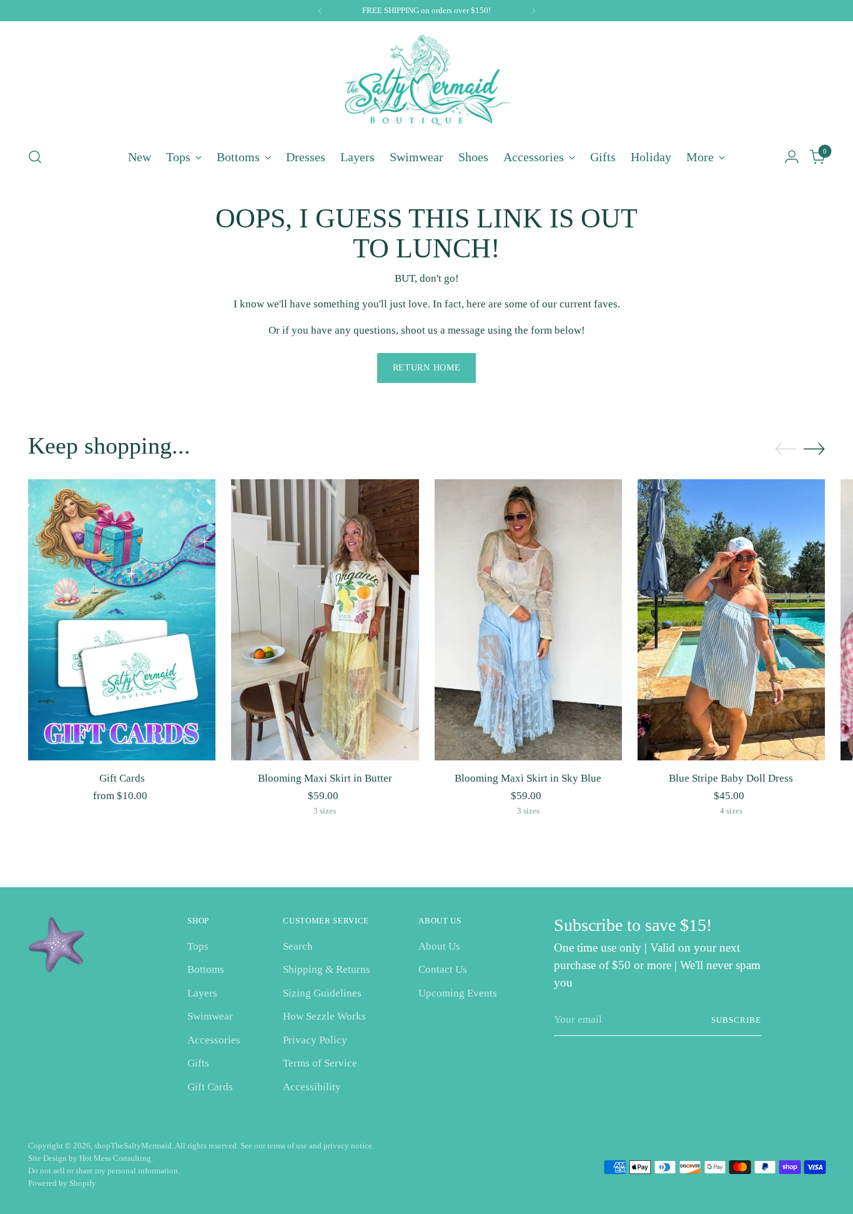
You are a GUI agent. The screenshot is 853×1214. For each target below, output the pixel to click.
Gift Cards (122, 778)
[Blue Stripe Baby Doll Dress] (731, 619)
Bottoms (205, 969)
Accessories (213, 1040)
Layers (202, 993)
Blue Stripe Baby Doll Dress (731, 778)
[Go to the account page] (791, 156)
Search (298, 946)
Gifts (198, 1063)
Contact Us (442, 969)
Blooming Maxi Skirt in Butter (325, 778)
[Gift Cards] (121, 619)
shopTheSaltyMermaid (133, 1145)
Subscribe (736, 1020)
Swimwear (210, 1016)
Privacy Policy (315, 1040)
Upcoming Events (457, 993)
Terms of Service (320, 1063)
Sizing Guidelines (322, 993)
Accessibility (312, 1087)
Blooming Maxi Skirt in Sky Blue (528, 778)
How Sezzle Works (324, 1016)
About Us (439, 946)
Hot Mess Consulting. (116, 1158)
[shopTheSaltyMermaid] (426, 82)
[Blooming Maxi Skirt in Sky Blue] (528, 619)
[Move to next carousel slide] (814, 448)
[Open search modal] (34, 156)
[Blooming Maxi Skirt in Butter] (324, 619)
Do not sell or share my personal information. (104, 1170)
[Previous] (320, 10)
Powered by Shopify (62, 1183)
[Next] (533, 10)
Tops (198, 946)
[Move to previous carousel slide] (785, 449)
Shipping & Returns (326, 969)
